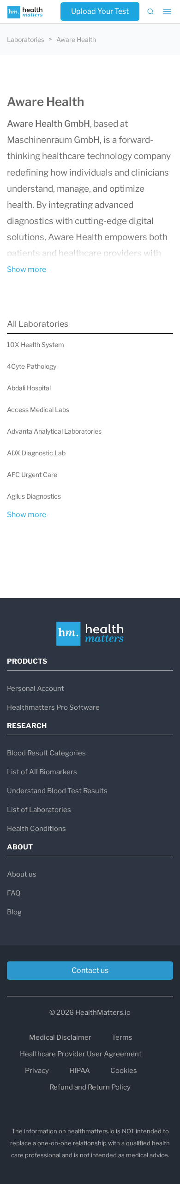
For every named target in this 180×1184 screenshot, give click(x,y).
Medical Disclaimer (60, 1037)
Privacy (37, 1070)
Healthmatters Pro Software (53, 707)
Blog (14, 912)
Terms (122, 1037)
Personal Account (35, 688)
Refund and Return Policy (90, 1087)
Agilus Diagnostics (34, 496)
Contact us (90, 970)
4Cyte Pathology (31, 366)
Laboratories (25, 39)
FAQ (13, 893)
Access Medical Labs (38, 409)
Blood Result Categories (46, 753)
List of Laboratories (39, 810)
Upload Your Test (100, 11)
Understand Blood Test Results (57, 791)
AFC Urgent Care (32, 474)
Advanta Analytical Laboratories (54, 431)
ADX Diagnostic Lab (36, 453)
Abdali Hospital (29, 388)
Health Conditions (36, 829)
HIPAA (79, 1070)
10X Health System (35, 344)
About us (21, 874)
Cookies (123, 1070)
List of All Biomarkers (42, 772)
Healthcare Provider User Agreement (81, 1054)
